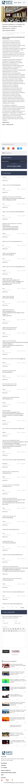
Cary (3, 350)
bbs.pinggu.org (21, 358)
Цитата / (19, 177)
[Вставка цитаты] (11, 631)
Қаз (16, 2)
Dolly (3, 451)
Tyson (3, 258)
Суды (2, 774)
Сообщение (5, 626)
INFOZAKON (10, 782)
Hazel (3, 301)
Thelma (3, 362)
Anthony (4, 233)
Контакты (3, 777)
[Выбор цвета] (6, 631)
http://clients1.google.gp (8, 297)
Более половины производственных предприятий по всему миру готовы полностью (17, 719)
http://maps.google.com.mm (9, 329)
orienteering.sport (16, 185)
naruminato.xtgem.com (7, 580)
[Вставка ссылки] (23, 629)
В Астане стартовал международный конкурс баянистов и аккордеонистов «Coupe (18, 688)
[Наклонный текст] (6, 629)
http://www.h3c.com (14, 529)
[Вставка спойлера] (16, 631)
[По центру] (15, 629)
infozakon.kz (8, 34)
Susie (3, 558)
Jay (3, 245)
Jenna (3, 288)
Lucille (3, 319)
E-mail (15, 620)
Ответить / (23, 177)
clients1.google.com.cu (7, 398)
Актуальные (4, 763)
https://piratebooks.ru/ (18, 591)
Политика (3, 765)
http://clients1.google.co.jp (16, 603)
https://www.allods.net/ (19, 459)
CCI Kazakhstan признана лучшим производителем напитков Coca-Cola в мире (18, 742)
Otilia (3, 508)
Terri (3, 215)
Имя (3, 620)
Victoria (3, 521)
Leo (3, 546)
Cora (3, 203)
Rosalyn (4, 270)
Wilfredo (4, 432)
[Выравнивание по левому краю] (13, 629)
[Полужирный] (4, 629)
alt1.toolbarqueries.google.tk (9, 542)
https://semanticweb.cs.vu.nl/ (9, 385)
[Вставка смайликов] (21, 629)
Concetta (4, 177)
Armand (4, 402)
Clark (3, 595)
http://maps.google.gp (7, 517)
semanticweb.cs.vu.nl (17, 241)
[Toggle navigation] (24, 2)
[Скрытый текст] (9, 631)
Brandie (4, 420)
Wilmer (3, 476)
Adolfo (3, 583)
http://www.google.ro (7, 372)
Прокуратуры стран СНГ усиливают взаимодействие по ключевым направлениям (17, 703)
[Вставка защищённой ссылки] (4, 631)
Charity (3, 389)
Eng (20, 2)
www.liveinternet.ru (7, 473)
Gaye (3, 533)
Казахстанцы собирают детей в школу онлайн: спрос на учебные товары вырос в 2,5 (18, 711)
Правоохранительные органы (13, 32)
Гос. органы (4, 767)
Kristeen (4, 376)
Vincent (3, 332)
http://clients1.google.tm (8, 254)
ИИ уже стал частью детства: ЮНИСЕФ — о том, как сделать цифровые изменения (17, 734)
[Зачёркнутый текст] (10, 629)
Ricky (3, 490)
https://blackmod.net (17, 554)
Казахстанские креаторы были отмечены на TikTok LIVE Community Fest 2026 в (18, 665)
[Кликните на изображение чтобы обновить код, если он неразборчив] (15, 651)
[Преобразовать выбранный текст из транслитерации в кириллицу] (14, 631)
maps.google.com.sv (20, 266)
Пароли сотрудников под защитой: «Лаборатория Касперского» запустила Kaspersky (18, 680)
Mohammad (4, 463)
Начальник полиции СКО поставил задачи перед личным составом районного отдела (17, 673)
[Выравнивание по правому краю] (18, 629)
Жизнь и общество (6, 770)
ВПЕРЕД (22, 607)
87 (13, 34)
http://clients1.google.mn (18, 211)
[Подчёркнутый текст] (8, 629)
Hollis (3, 188)
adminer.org (21, 428)
